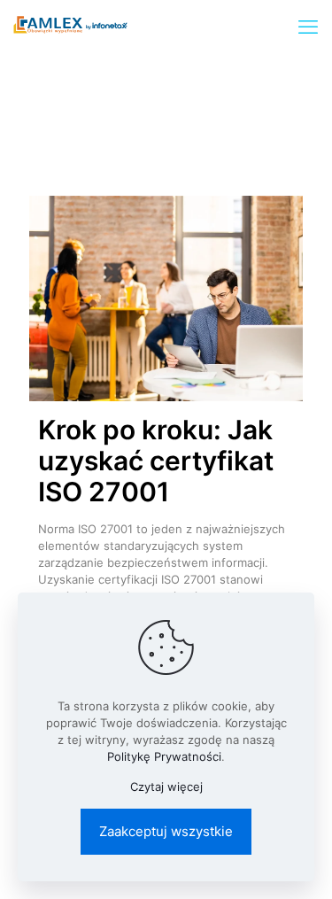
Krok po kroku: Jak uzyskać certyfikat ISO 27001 (156, 461)
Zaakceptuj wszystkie (166, 831)
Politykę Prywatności (164, 756)
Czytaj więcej (166, 786)
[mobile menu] (308, 27)
